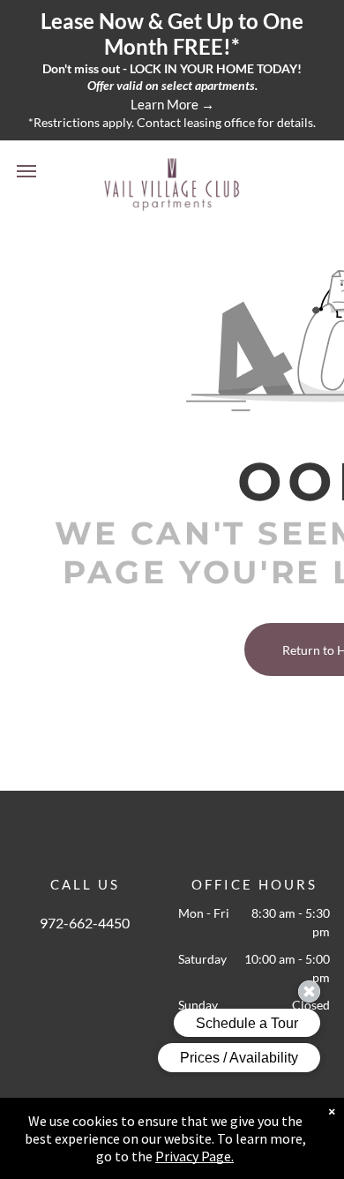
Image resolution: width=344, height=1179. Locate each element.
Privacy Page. (194, 1156)
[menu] (26, 171)
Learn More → (172, 104)
